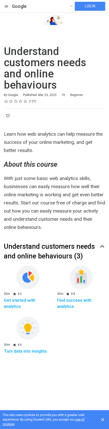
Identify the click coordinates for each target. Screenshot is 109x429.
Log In (90, 6)
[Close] (102, 419)
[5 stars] (25, 101)
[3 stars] (15, 101)
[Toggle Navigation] (7, 6)
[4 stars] (20, 101)
